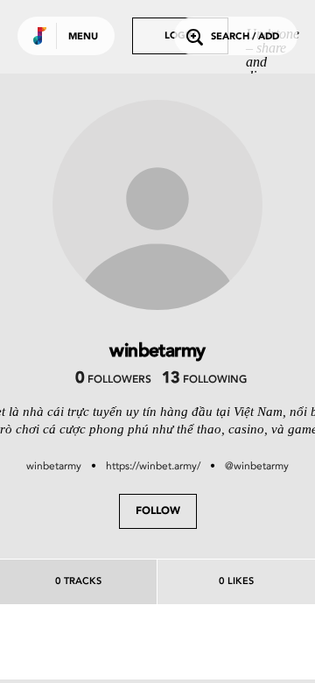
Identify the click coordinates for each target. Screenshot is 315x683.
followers (113, 380)
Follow (158, 511)
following (204, 380)
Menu (83, 37)
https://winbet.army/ (153, 466)
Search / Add (245, 37)
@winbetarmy (257, 466)
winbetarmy (53, 466)
